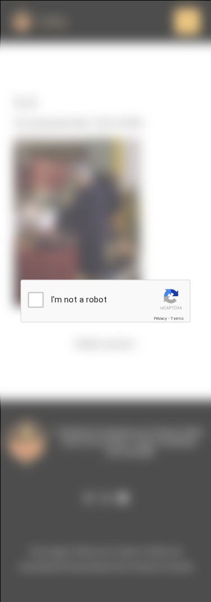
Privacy (160, 318)
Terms (177, 318)
